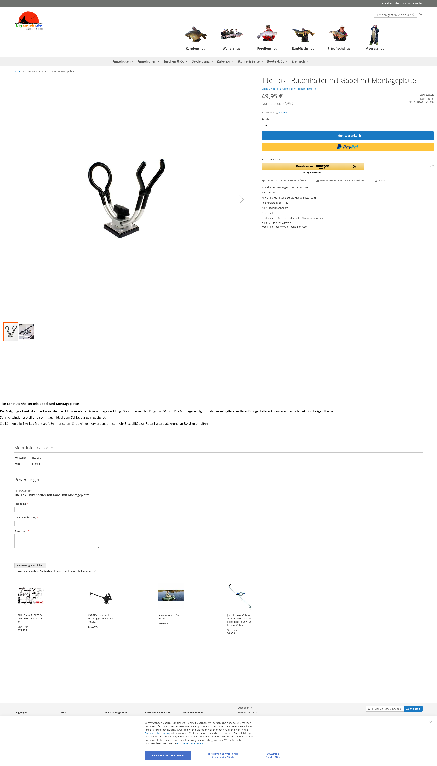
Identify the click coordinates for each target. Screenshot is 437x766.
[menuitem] (122, 61)
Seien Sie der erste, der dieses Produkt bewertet (289, 88)
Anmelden (387, 3)
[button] (242, 199)
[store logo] (28, 20)
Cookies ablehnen (273, 755)
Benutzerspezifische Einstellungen (223, 755)
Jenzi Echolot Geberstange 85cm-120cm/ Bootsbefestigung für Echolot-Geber (239, 620)
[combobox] (395, 15)
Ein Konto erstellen (412, 3)
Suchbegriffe (245, 707)
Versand (283, 112)
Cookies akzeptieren (168, 755)
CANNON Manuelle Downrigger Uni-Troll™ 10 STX (101, 618)
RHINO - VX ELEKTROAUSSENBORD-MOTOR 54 (30, 618)
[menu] (218, 61)
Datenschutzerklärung (157, 733)
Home (17, 71)
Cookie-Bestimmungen (190, 743)
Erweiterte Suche (247, 712)
